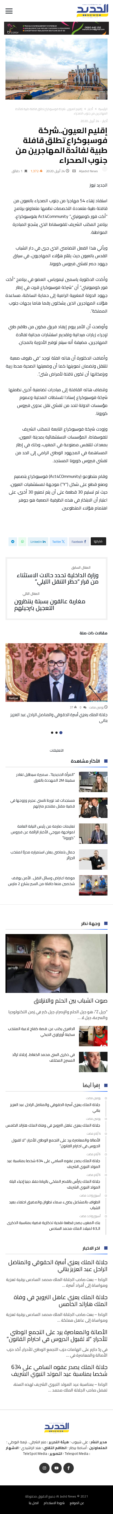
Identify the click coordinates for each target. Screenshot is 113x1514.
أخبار (90, 109)
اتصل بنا (34, 1503)
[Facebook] (68, 1468)
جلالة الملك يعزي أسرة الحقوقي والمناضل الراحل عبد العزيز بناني (59, 717)
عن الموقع (77, 1503)
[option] (56, 683)
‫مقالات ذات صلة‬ (94, 634)
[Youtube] (56, 1468)
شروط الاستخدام (54, 1503)
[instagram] (44, 1468)
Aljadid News (88, 171)
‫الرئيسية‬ (103, 109)
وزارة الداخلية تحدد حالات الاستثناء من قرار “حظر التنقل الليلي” (58, 575)
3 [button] (52, 733)
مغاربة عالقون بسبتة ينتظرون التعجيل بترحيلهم (50, 601)
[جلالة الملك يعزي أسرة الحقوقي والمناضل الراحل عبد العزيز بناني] (56, 672)
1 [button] (60, 732)
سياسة (13, 698)
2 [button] (56, 733)
